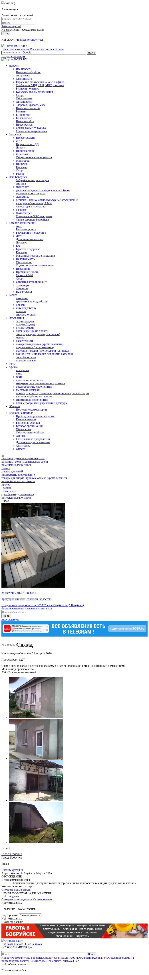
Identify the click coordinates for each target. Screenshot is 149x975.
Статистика (23, 445)
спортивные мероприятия (32, 399)
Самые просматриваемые (31, 131)
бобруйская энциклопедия (32, 180)
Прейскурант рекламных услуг (35, 416)
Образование (24, 98)
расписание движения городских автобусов (43, 190)
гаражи (5, 468)
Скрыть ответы (42, 899)
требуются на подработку (31, 301)
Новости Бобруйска (28, 72)
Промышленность (27, 272)
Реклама (37, 944)
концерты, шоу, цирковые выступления (40, 383)
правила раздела (26, 360)
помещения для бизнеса (16, 464)
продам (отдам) (25, 324)
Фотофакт (15, 134)
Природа (21, 163)
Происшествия (25, 150)
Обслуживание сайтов (30, 432)
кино (19, 373)
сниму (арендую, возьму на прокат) (38, 334)
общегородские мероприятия (34, 386)
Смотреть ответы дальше (16, 899)
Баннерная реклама (28, 422)
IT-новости (23, 114)
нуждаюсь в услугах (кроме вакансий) (39, 344)
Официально (24, 78)
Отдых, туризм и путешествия (35, 265)
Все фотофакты (25, 137)
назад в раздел (10, 619)
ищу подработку (26, 308)
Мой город (22, 160)
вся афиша (22, 370)
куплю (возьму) (25, 327)
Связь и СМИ (24, 275)
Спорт (20, 95)
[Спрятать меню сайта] (2, 951)
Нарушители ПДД (27, 144)
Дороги (20, 147)
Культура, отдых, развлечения (34, 91)
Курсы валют (23, 960)
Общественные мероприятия (34, 157)
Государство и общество (31, 232)
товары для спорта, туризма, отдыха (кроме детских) (34, 477)
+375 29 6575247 (11, 854)
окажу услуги (24, 340)
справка (21, 183)
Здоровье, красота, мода (31, 104)
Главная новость (26, 419)
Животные (22, 154)
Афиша (13, 366)
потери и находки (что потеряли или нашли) (43, 350)
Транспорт (22, 285)
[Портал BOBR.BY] (14, 45)
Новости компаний (28, 108)
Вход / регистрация (13, 56)
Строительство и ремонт (31, 281)
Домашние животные (29, 239)
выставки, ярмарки (28, 389)
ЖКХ (19, 140)
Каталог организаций (22, 222)
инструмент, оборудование (18, 474)
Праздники (23, 268)
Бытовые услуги (26, 229)
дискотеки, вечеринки (29, 380)
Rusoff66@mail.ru (12, 869)
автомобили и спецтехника (18, 481)
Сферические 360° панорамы (34, 216)
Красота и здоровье (28, 249)
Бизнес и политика (27, 88)
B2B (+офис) (24, 291)
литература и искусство (30, 206)
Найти (6, 616)
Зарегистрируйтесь (31, 39)
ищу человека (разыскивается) (35, 347)
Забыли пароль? (11, 26)
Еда (18, 245)
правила (21, 311)
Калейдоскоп (24, 118)
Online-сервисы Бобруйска (32, 219)
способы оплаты (26, 314)
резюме (20, 304)
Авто (19, 226)
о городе (21, 209)
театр (19, 376)
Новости (14, 65)
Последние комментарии (31, 409)
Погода (42, 960)
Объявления (16, 317)
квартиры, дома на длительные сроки (24, 461)
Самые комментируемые (31, 127)
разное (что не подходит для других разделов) (44, 353)
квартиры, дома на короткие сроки (23, 458)
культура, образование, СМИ (34, 203)
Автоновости (24, 101)
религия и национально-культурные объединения (47, 199)
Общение (14, 406)
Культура (21, 167)
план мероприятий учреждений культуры (41, 403)
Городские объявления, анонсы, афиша (40, 82)
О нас (5, 49)
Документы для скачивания (33, 442)
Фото (12, 363)
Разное (20, 173)
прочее (5, 484)
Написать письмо (19, 49)
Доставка (21, 242)
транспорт (22, 186)
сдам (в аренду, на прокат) (32, 330)
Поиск (91, 52)
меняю (20, 337)
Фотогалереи (24, 213)
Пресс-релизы (24, 124)
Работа (13, 294)
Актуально (22, 75)
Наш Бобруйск (18, 177)
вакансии (22, 298)
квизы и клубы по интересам (34, 396)
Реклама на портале (42, 49)
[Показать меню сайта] (2, 456)
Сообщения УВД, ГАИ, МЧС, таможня (40, 85)
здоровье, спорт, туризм (30, 193)
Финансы (22, 288)
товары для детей (12, 471)
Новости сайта (25, 121)
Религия (21, 111)
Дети (19, 235)
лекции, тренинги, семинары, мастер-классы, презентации (52, 393)
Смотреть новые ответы (16, 889)
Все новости (23, 68)
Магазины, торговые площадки (35, 255)
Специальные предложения (33, 439)
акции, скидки (25, 321)
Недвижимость (25, 258)
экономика (22, 196)
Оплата (59, 49)
